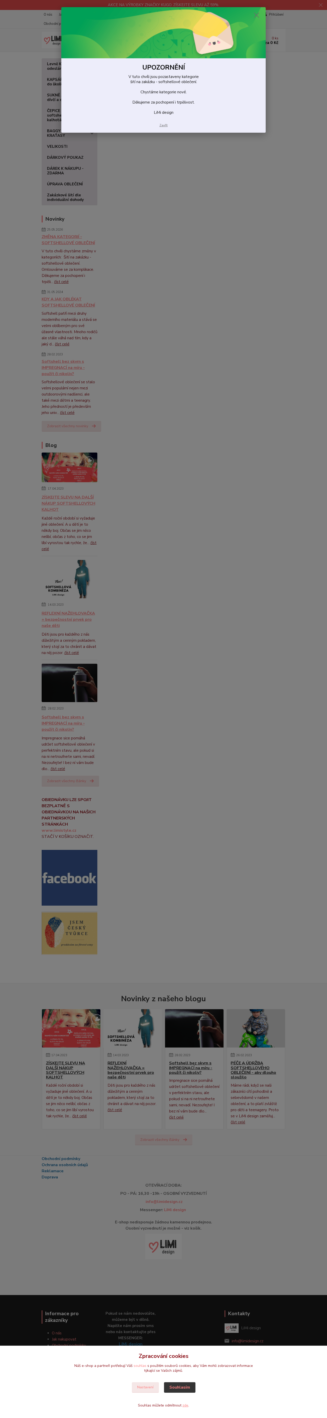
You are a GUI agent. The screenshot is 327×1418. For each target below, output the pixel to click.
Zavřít (163, 125)
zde (185, 1405)
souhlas (140, 1365)
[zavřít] (256, 15)
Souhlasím (179, 1387)
